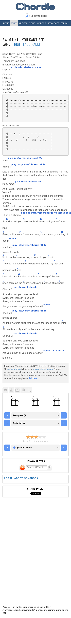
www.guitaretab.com (43, 369)
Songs (14, 23)
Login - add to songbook (21, 478)
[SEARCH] (29, 390)
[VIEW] (5, 390)
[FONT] (11, 390)
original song (14, 369)
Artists (23, 23)
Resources (53, 23)
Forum (64, 23)
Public (32, 23)
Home (6, 23)
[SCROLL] (17, 390)
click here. (33, 378)
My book (41, 23)
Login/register (39, 15)
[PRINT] (23, 390)
